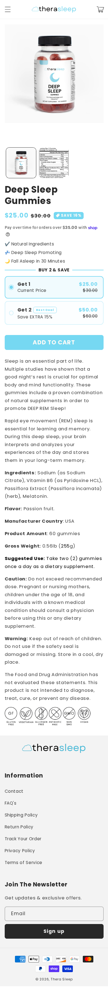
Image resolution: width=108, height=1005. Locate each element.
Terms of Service (24, 862)
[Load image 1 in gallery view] (21, 163)
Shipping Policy (21, 815)
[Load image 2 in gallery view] (54, 163)
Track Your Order (23, 839)
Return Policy (19, 827)
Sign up (54, 931)
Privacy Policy (20, 851)
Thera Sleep (62, 979)
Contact (14, 791)
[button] (7, 9)
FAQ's (11, 803)
